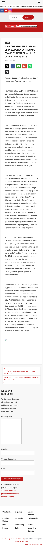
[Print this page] (24, 66)
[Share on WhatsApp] (30, 66)
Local (7, 42)
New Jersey (19, 525)
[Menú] (3, 2)
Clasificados (7, 512)
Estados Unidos (5, 519)
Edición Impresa (31, 513)
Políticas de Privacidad (33, 544)
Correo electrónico (8, 459)
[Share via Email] (18, 66)
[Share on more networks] (7, 72)
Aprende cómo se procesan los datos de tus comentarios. (10, 494)
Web (3, 469)
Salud (17, 528)
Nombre (4, 449)
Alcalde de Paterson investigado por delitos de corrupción (21, 378)
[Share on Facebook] (13, 66)
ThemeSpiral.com (21, 541)
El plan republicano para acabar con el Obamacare (19, 372)
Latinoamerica (33, 518)
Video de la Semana (32, 529)
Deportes (18, 512)
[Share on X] (7, 66)
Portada (5, 528)
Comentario (6, 417)
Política (30, 525)
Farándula (19, 518)
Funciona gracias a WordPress (13, 539)
